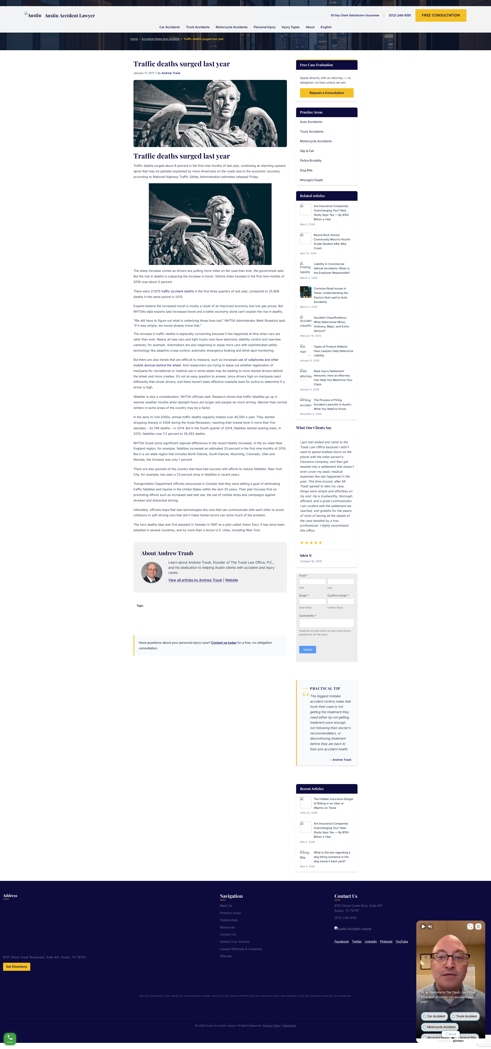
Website (231, 580)
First (303, 575)
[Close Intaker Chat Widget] (478, 926)
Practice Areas (230, 913)
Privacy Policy (272, 1025)
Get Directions (16, 966)
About (310, 27)
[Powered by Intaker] (458, 1041)
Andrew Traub (170, 73)
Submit (307, 649)
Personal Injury (265, 27)
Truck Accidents (198, 27)
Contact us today (223, 643)
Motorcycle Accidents (232, 27)
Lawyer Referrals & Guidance (241, 949)
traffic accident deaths (177, 291)
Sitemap (226, 956)
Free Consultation (441, 15)
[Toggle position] (470, 926)
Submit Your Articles (234, 942)
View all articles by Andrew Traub (195, 580)
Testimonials (229, 920)
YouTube (401, 941)
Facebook (341, 941)
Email (304, 595)
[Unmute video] (423, 926)
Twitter (357, 941)
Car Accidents (169, 27)
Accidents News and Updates (160, 38)
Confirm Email (338, 595)
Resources (227, 927)
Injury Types (291, 27)
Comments (307, 615)
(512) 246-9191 (400, 15)
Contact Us (228, 934)
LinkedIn (371, 941)
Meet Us (226, 906)
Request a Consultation (327, 93)
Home (134, 38)
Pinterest (386, 941)
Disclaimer (289, 1025)
